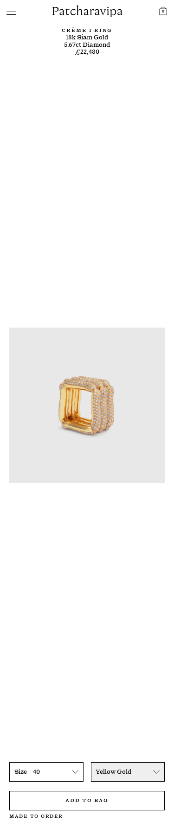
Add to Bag (86, 799)
